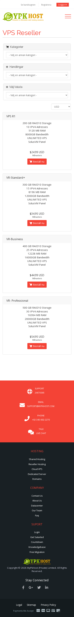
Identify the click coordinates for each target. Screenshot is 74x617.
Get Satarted (37, 537)
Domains (37, 478)
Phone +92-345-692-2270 (41, 417)
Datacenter (37, 505)
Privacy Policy (48, 604)
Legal (19, 604)
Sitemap (31, 604)
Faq (37, 515)
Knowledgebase (37, 547)
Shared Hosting (37, 459)
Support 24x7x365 (39, 390)
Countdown (37, 542)
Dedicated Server (37, 474)
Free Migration (37, 552)
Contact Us (37, 495)
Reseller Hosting (37, 464)
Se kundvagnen (28, 4)
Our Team (37, 510)
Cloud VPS (37, 469)
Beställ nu (38, 161)
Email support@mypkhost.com (40, 404)
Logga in (62, 4)
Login (37, 532)
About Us (37, 500)
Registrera (46, 4)
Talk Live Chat (41, 431)
